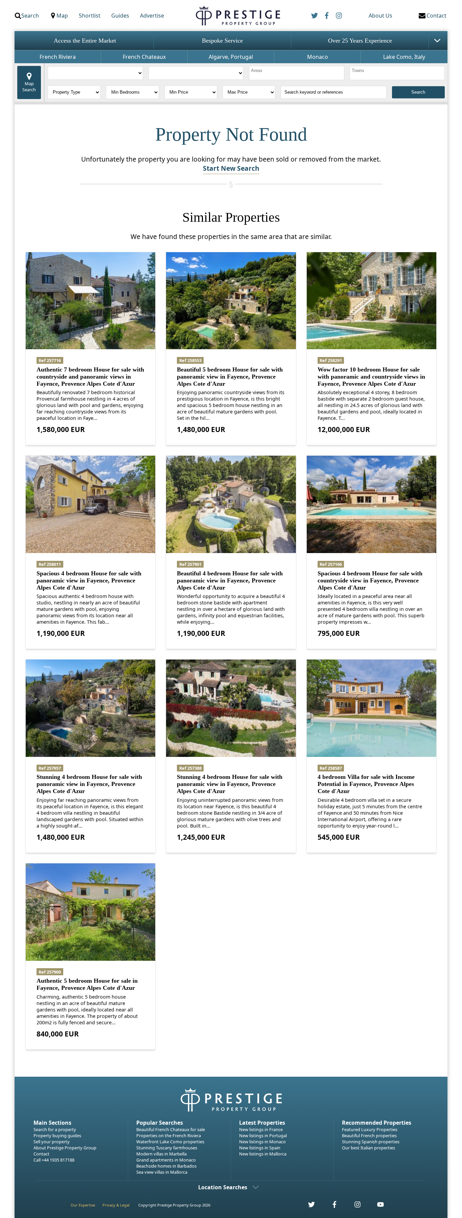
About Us (380, 15)
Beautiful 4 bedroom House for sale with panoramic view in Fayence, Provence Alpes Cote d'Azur (230, 580)
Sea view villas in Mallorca (161, 1172)
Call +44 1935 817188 (53, 1160)
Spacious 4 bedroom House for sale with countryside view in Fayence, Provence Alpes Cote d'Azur (370, 580)
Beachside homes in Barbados (166, 1166)
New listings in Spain (259, 1148)
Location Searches (222, 1187)
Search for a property (54, 1129)
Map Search (29, 86)
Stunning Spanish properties (370, 1142)
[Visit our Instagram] (354, 1206)
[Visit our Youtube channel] (376, 1206)
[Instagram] (339, 15)
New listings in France (261, 1129)
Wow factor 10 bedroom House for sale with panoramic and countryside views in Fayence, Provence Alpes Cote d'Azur (371, 376)
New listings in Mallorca (262, 1154)
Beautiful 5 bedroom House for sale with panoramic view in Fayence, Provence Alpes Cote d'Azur (230, 376)
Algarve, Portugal (231, 57)
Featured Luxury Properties (369, 1129)
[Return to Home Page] (237, 15)
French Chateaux (144, 57)
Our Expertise (83, 1205)
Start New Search (231, 168)
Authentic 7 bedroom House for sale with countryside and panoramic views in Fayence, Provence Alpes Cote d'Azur (90, 376)
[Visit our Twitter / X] (308, 1206)
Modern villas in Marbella (161, 1154)
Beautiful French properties (369, 1135)
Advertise (152, 15)
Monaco (317, 57)
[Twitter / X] (314, 15)
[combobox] (296, 73)
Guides (120, 15)
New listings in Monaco (262, 1142)
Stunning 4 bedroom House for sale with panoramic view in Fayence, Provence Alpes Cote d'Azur (89, 783)
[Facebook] (326, 15)
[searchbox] (297, 73)
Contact (41, 1154)
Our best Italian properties (368, 1148)
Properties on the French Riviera (168, 1135)
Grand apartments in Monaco (166, 1160)
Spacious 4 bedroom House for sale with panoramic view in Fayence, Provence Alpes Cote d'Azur (89, 580)
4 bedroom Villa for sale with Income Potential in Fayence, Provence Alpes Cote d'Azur (366, 783)
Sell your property (51, 1142)
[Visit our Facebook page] (331, 1206)
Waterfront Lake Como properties (170, 1142)
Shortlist (89, 15)
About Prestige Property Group (64, 1148)
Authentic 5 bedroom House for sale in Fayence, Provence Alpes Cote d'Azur (87, 984)
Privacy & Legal (116, 1205)
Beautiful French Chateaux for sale (170, 1129)
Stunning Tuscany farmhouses (166, 1148)
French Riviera (58, 57)
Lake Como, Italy (404, 57)
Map (62, 15)
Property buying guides (57, 1135)
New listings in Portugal (263, 1135)
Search (30, 15)
